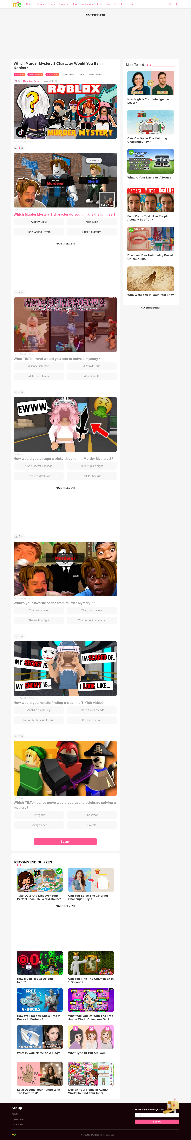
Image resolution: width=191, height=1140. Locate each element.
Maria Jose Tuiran (31, 81)
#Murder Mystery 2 (35, 74)
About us (15, 1114)
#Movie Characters (95, 74)
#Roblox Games (68, 74)
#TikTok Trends (52, 74)
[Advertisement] (95, 37)
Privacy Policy (18, 1119)
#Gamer (81, 74)
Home (29, 4)
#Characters (19, 74)
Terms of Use (17, 1124)
